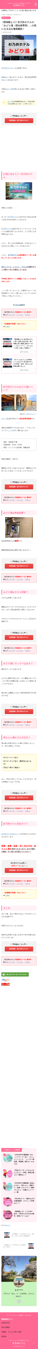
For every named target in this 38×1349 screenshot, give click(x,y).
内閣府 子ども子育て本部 (11, 1332)
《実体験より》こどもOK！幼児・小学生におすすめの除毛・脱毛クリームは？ (24, 1213)
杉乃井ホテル (6, 68)
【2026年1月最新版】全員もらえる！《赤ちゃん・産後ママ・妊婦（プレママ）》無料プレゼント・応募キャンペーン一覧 (24, 1187)
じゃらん (16, 267)
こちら (7, 326)
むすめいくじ (19, 5)
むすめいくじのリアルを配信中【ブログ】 (19, 1340)
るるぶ (24, 267)
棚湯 (3, 77)
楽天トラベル (6, 267)
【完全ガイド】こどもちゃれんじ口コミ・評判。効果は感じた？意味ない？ (24, 1172)
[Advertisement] (19, 151)
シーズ (10, 430)
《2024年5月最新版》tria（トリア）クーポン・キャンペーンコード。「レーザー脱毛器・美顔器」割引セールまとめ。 (24, 1159)
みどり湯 (6, 80)
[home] (19, 1301)
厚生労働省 (5, 1327)
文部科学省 (5, 1323)
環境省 (3, 1336)
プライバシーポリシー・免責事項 (14, 1315)
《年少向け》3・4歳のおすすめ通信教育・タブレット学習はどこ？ (24, 1201)
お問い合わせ (28, 1315)
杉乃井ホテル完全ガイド (10, 834)
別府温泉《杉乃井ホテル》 (19, 120)
